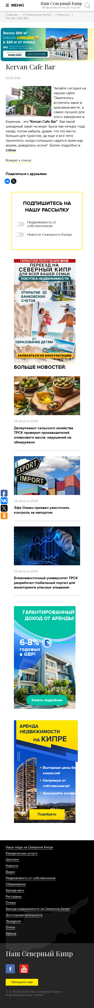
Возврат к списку (18, 160)
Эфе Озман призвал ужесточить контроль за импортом (41, 510)
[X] (13, 181)
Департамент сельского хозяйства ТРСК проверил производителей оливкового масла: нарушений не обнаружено (43, 435)
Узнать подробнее (47, 700)
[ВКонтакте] (7, 181)
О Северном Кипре (37, 15)
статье (11, 150)
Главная (12, 15)
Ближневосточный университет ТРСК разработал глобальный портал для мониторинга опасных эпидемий (46, 583)
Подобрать (47, 814)
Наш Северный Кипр (61, 5)
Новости (63, 15)
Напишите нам (22, 982)
